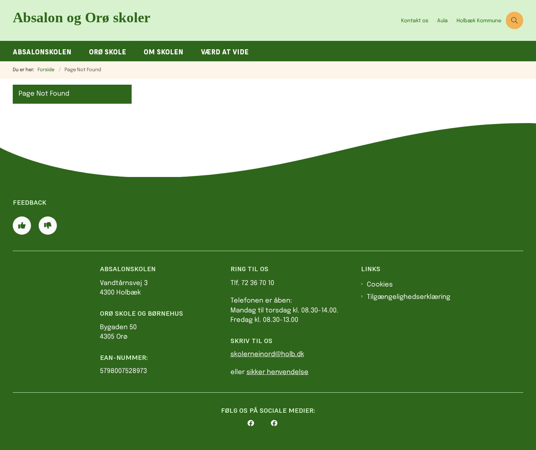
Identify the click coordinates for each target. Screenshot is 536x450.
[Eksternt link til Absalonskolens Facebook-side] (259, 423)
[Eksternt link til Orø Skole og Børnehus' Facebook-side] (283, 423)
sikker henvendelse (277, 372)
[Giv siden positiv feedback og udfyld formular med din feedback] (22, 225)
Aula (442, 20)
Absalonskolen (42, 52)
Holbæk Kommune (479, 20)
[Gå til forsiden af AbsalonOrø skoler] (205, 20)
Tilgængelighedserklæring (408, 297)
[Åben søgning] (514, 20)
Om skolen (163, 52)
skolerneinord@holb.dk (267, 354)
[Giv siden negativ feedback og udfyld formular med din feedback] (48, 225)
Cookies (380, 284)
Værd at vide (225, 52)
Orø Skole (107, 52)
